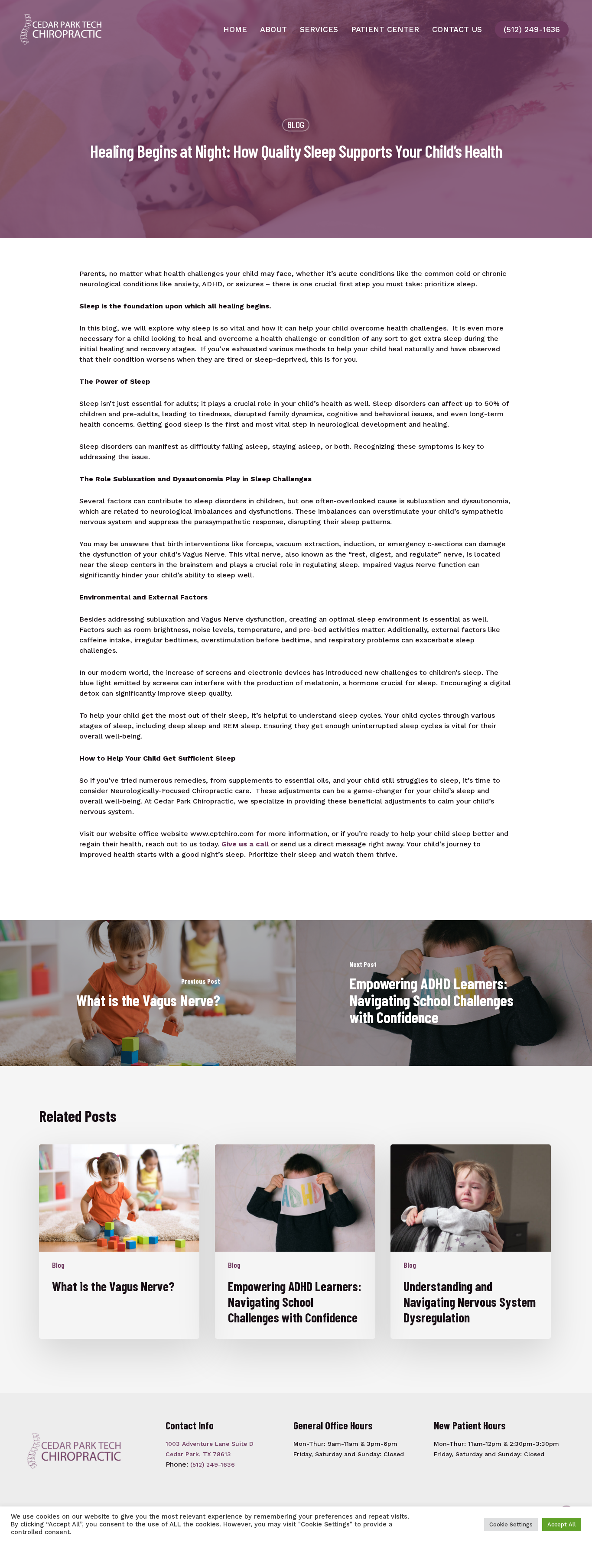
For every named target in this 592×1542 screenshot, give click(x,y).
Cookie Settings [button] (511, 1524)
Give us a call (245, 844)
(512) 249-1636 (532, 29)
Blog (295, 124)
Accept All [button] (561, 1524)
